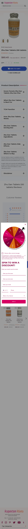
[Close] (25, 224)
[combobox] (5, 290)
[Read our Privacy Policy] (25, 256)
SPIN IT (14, 301)
